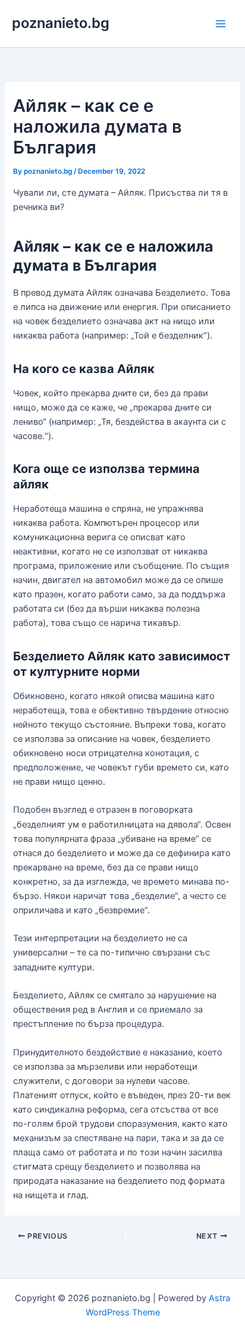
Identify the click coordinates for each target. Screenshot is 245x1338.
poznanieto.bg (60, 23)
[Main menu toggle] (220, 23)
